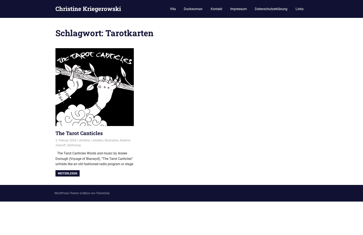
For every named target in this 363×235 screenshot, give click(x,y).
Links (300, 9)
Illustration (112, 140)
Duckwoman (193, 9)
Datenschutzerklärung (271, 9)
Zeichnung (74, 145)
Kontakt (216, 9)
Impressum (238, 9)
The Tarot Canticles (79, 133)
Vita (173, 9)
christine (84, 140)
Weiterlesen (67, 173)
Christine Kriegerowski (88, 9)
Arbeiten (97, 140)
